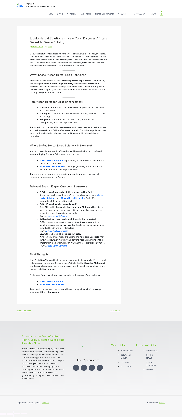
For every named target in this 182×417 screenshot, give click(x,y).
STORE (60, 13)
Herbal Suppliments (104, 13)
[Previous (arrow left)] (3, 415)
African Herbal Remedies (52, 166)
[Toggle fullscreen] (10, 412)
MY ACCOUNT (140, 13)
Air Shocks (86, 13)
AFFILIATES (123, 13)
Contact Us (72, 13)
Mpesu (30, 3)
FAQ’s (153, 13)
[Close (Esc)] (24, 412)
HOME (50, 13)
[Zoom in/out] (3, 412)
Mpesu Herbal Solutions (51, 160)
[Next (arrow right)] (10, 415)
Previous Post (24, 310)
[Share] (17, 412)
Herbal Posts (37, 46)
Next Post (115, 310)
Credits (45, 402)
